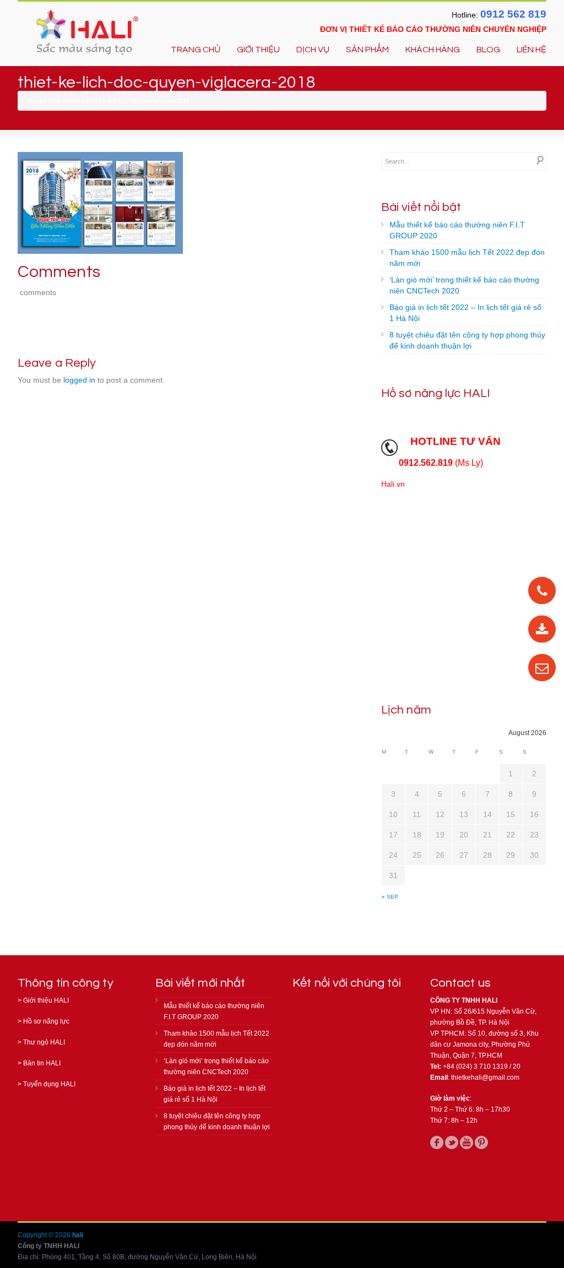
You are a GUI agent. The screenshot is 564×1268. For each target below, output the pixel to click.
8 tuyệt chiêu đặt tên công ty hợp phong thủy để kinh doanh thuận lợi (467, 340)
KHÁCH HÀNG (432, 49)
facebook (436, 1142)
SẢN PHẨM (367, 49)
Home (71, 100)
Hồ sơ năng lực (46, 1021)
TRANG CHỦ (195, 49)
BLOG (488, 49)
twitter (451, 1142)
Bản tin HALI (42, 1063)
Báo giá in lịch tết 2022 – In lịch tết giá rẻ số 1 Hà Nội (465, 313)
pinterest (481, 1142)
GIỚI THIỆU (258, 49)
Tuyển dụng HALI (49, 1084)
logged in (79, 379)
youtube (466, 1142)
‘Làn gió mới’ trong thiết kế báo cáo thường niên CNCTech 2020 (464, 285)
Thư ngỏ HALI (44, 1042)
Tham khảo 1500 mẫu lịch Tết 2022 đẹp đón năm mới (467, 258)
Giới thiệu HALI (46, 1000)
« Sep (390, 897)
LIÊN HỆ (531, 49)
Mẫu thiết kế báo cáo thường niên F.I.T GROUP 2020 (457, 230)
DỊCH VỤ (312, 49)
